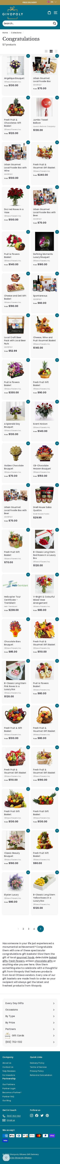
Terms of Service (38, 1067)
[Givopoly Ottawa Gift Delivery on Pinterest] (47, 1115)
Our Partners (8, 1084)
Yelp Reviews (8, 1071)
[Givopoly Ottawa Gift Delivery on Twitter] (42, 1115)
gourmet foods (25, 957)
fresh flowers (16, 961)
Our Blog (6, 1100)
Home (5, 33)
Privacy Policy (37, 1071)
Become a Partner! (11, 1092)
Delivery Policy (37, 1063)
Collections (16, 33)
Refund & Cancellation (41, 1075)
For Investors (8, 1075)
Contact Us (7, 1067)
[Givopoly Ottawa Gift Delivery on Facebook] (36, 1115)
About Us (6, 1063)
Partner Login (9, 1088)
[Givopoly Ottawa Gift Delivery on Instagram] (31, 1115)
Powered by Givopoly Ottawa (16, 1157)
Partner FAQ (8, 1096)
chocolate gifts (44, 961)
